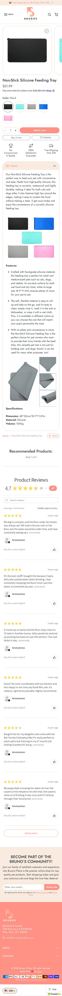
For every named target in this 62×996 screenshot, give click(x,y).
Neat (39, 971)
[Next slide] (58, 459)
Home (5, 435)
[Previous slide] (3, 459)
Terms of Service (42, 892)
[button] (8, 14)
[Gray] (31, 106)
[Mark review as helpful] (54, 549)
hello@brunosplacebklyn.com (20, 937)
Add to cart (39, 130)
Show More (34, 533)
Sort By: (41, 508)
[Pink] (8, 118)
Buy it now (16, 137)
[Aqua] (19, 106)
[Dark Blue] (43, 106)
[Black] (8, 106)
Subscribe (51, 887)
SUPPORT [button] (8, 956)
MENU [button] (6, 948)
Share (55, 435)
